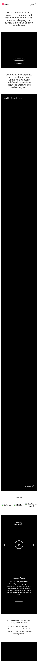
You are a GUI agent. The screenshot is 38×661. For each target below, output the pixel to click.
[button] (4, 545)
